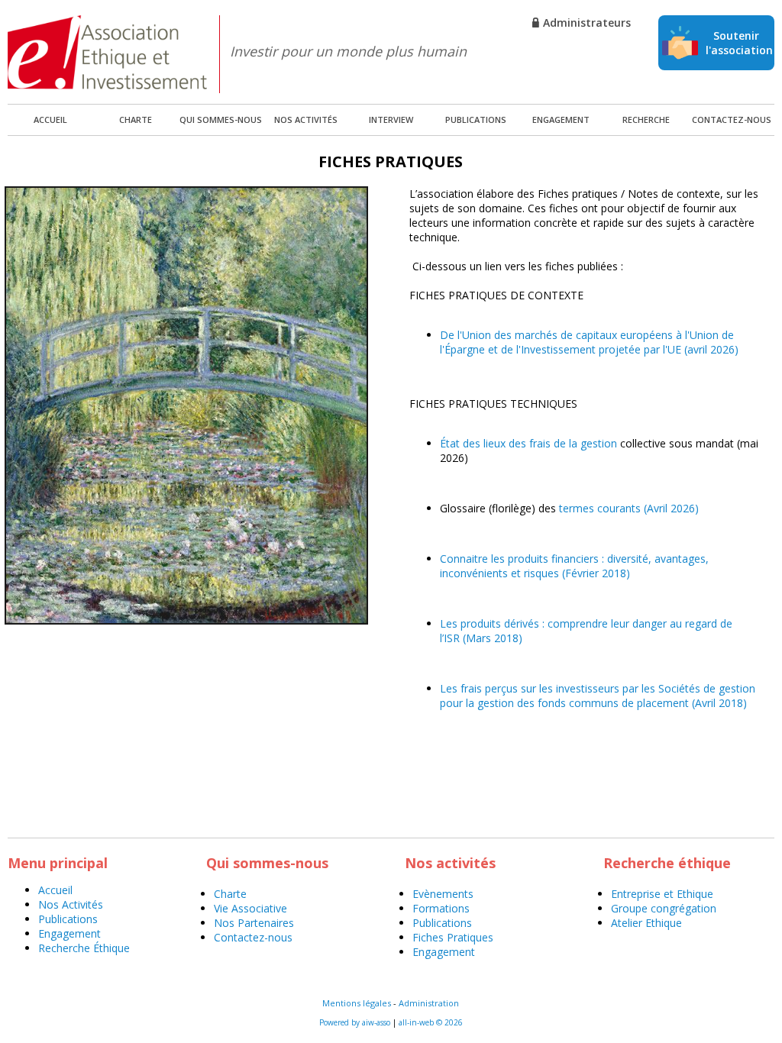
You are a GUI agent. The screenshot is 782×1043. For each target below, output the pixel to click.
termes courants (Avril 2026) (629, 508)
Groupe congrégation (663, 908)
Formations (441, 908)
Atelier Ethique (646, 922)
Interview (391, 119)
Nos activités (306, 119)
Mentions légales (356, 1003)
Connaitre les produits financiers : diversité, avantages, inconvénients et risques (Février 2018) (574, 565)
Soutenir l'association (739, 42)
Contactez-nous (731, 119)
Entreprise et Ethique (662, 893)
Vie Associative (250, 908)
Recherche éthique (646, 124)
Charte (135, 119)
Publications (475, 119)
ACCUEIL (50, 119)
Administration (429, 1003)
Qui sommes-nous (220, 119)
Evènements (442, 893)
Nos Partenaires (254, 922)
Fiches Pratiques (452, 937)
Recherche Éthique (84, 948)
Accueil (55, 890)
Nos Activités (70, 904)
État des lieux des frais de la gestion (528, 443)
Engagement (561, 119)
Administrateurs (587, 22)
